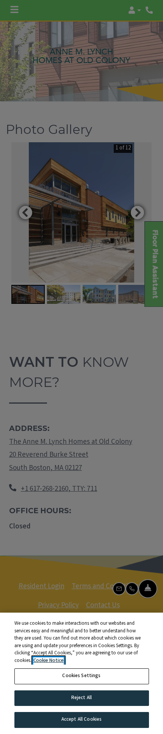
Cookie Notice (48, 661)
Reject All (81, 698)
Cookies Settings (81, 676)
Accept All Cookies (81, 719)
